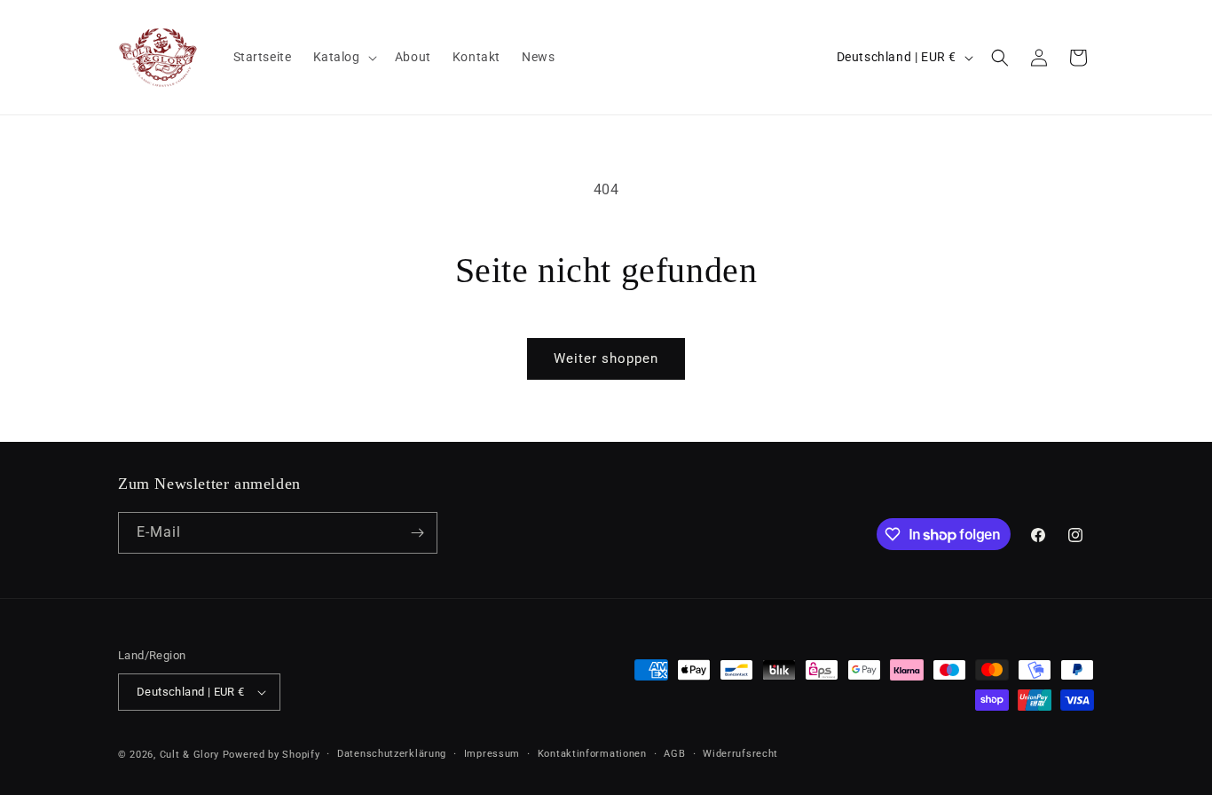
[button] (343, 56)
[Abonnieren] (417, 533)
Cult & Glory (189, 754)
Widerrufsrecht (740, 754)
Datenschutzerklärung (391, 754)
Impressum (492, 754)
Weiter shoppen (606, 358)
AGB (674, 754)
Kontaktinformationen (592, 754)
